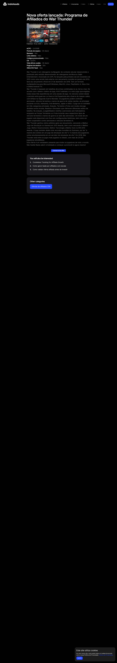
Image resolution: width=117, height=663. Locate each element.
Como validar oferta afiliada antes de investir (50, 170)
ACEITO (80, 658)
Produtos (83, 4)
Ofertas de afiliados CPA (41, 187)
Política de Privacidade (106, 655)
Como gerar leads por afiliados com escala (49, 166)
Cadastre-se (110, 4)
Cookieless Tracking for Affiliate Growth (48, 162)
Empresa (98, 4)
